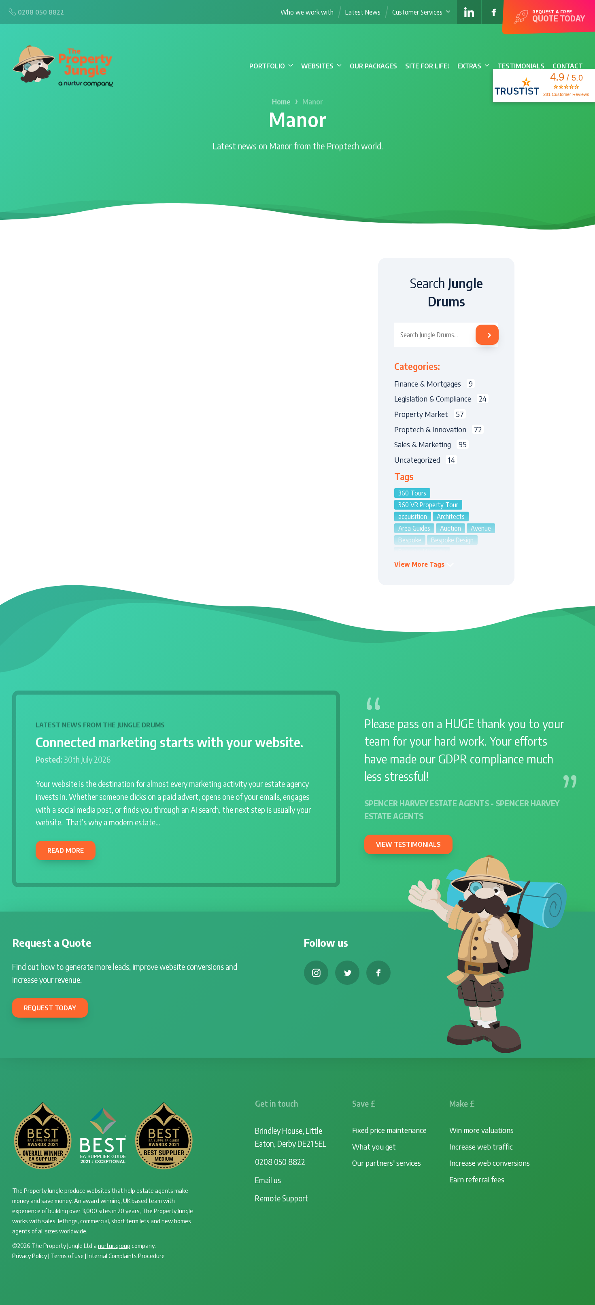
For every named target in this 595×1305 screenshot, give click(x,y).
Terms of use (67, 1255)
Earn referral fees (476, 1179)
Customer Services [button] (417, 12)
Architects (451, 516)
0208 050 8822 (280, 1162)
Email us (268, 1180)
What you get (374, 1146)
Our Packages (373, 66)
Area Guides (414, 528)
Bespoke (409, 540)
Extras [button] (469, 66)
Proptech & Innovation (438, 429)
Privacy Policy (29, 1255)
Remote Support (281, 1198)
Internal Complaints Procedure (126, 1255)
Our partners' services (386, 1162)
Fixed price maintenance (389, 1130)
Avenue (481, 528)
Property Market (429, 414)
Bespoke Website (422, 552)
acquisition (412, 516)
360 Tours (412, 493)
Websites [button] (317, 66)
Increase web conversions (489, 1162)
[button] (424, 564)
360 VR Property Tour (428, 505)
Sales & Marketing (430, 444)
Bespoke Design (452, 540)
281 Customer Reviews (566, 94)
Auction (450, 528)
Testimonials (520, 66)
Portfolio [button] (267, 66)
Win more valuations (481, 1130)
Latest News (362, 12)
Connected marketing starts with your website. (169, 742)
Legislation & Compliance (440, 398)
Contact (567, 66)
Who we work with (307, 12)
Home (281, 101)
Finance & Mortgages (433, 383)
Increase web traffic (481, 1146)
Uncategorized (424, 459)
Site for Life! (427, 66)
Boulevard (472, 563)
